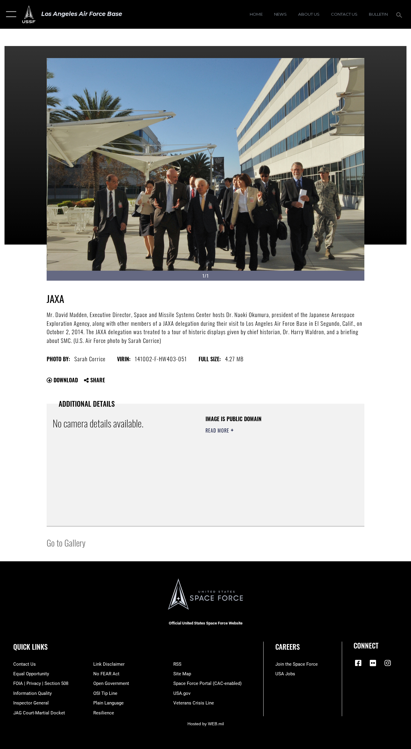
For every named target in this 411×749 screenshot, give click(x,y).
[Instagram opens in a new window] (387, 662)
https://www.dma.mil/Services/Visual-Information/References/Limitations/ (276, 477)
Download (65, 380)
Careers (287, 647)
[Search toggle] (400, 14)
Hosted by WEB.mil (205, 723)
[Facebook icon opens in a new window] (358, 662)
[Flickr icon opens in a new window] (372, 662)
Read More (218, 430)
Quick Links (30, 647)
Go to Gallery (66, 542)
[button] (10, 14)
